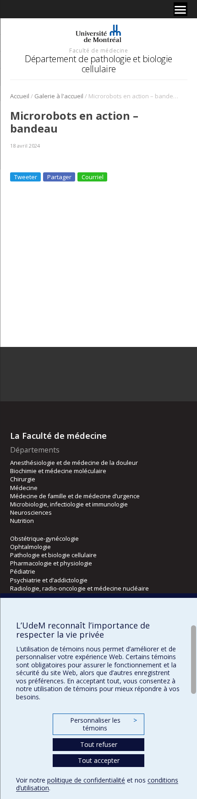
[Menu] (180, 9)
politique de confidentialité (86, 780)
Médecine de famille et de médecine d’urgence (75, 496)
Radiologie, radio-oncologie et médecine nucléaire (79, 588)
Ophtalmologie (30, 547)
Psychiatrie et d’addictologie (49, 580)
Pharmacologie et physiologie (51, 563)
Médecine (24, 488)
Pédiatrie (22, 571)
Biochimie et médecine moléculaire (58, 471)
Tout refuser (98, 744)
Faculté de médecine (98, 50)
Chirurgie (22, 479)
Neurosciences (31, 512)
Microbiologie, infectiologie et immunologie (69, 504)
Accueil (19, 96)
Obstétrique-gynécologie (44, 538)
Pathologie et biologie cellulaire (53, 555)
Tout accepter (99, 760)
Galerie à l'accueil (58, 96)
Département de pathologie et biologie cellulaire (98, 64)
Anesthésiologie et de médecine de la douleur (74, 462)
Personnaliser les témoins (103, 724)
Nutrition (22, 521)
